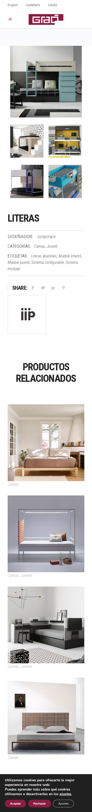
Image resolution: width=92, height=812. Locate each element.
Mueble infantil (70, 256)
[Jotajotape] (27, 315)
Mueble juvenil (18, 262)
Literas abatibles (44, 256)
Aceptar (15, 804)
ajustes (65, 794)
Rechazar (39, 804)
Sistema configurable (47, 262)
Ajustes (63, 804)
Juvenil (52, 246)
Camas (39, 246)
